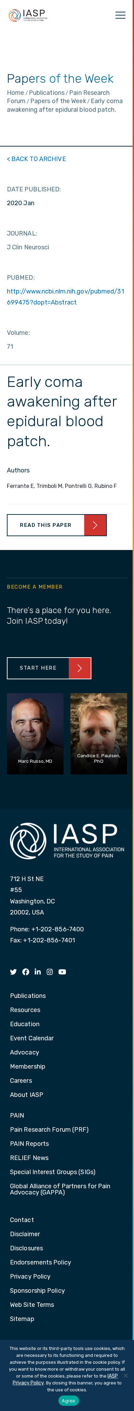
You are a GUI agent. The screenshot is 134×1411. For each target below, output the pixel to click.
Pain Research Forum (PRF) (49, 1130)
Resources (25, 1010)
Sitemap (22, 1319)
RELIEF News (29, 1158)
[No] (125, 1375)
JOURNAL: (22, 233)
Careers (21, 1081)
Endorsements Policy (40, 1262)
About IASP (26, 1095)
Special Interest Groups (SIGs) (53, 1172)
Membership (27, 1066)
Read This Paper (46, 525)
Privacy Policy (30, 1276)
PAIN (17, 1115)
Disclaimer (25, 1234)
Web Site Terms (32, 1305)
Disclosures (26, 1248)
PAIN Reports (29, 1144)
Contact (22, 1220)
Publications (28, 996)
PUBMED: (21, 277)
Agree (68, 1400)
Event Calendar (32, 1038)
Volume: (18, 333)
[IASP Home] (28, 15)
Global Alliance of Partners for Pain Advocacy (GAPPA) (60, 1189)
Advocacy (24, 1052)
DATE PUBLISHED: (34, 189)
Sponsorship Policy (37, 1291)
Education (25, 1024)
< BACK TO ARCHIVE (36, 159)
